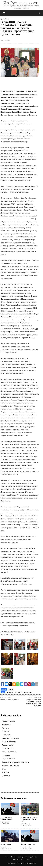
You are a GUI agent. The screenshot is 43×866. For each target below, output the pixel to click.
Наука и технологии (9, 759)
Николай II (18, 692)
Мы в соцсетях (17, 859)
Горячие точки (8, 745)
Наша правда (6, 844)
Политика (6, 728)
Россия (11, 689)
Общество (6, 731)
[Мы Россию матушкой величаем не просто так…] (30, 809)
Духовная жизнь (8, 721)
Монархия (10, 692)
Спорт (4, 769)
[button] (40, 13)
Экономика (6, 724)
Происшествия (7, 748)
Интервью (6, 776)
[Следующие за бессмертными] (10, 809)
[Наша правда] (10, 836)
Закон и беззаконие (9, 752)
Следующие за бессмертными (6, 818)
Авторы (13, 857)
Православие (28, 692)
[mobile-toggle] (4, 13)
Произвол (6, 755)
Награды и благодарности (27, 857)
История (5, 772)
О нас (7, 857)
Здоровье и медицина (10, 765)
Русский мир (5, 19)
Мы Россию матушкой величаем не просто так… (29, 819)
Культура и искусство (10, 738)
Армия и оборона (9, 741)
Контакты (27, 859)
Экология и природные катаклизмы (15, 762)
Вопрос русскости (28, 844)
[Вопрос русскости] (30, 836)
